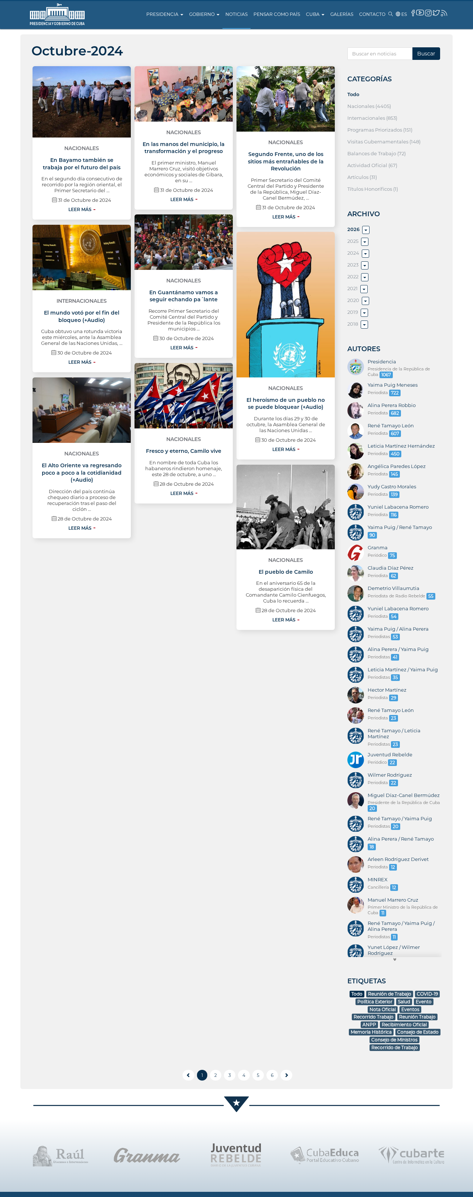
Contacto (372, 14)
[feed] (444, 13)
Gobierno (202, 14)
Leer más (80, 209)
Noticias (236, 14)
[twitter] (436, 12)
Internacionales (82, 301)
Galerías (341, 14)
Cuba (313, 14)
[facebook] (413, 13)
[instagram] (428, 13)
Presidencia (163, 14)
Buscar (426, 53)
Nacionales (81, 148)
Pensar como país (276, 14)
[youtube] (420, 12)
